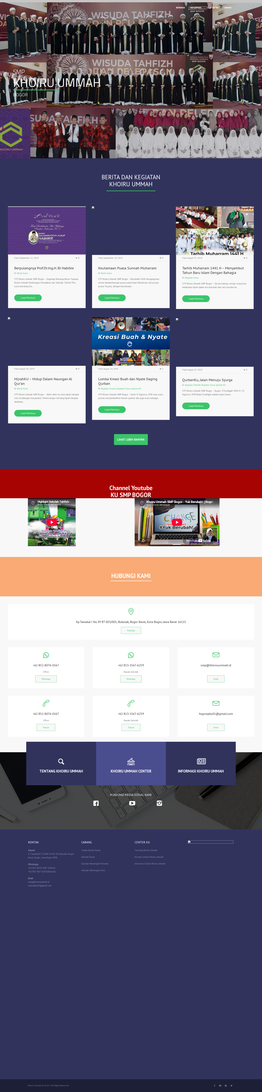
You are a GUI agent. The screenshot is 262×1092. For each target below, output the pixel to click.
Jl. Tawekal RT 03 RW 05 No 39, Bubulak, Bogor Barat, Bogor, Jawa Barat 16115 (51, 856)
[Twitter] (220, 1085)
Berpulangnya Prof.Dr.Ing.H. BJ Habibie (44, 268)
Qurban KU (136, 388)
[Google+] (226, 1085)
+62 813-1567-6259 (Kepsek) (42, 872)
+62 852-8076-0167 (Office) (41, 868)
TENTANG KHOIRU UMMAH (61, 771)
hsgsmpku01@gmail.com (40, 886)
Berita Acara (22, 273)
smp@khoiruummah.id (38, 882)
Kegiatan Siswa (191, 277)
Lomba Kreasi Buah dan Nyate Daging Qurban (127, 381)
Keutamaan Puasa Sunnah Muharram (127, 268)
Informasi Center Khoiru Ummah (150, 864)
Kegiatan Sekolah (193, 385)
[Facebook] (214, 1085)
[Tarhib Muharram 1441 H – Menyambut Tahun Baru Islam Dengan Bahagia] (215, 230)
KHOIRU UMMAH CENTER (131, 771)
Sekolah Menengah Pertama (94, 864)
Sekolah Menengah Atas (93, 870)
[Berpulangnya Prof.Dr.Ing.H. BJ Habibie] (47, 230)
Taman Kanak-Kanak (90, 850)
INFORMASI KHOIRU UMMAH (201, 771)
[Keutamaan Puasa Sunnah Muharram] (131, 230)
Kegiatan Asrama (108, 388)
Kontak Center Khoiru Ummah (149, 857)
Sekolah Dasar (88, 857)
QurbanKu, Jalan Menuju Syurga (207, 379)
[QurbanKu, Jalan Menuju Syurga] (215, 342)
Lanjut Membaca (28, 297)
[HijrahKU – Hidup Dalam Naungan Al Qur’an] (47, 341)
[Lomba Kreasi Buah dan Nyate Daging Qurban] (131, 341)
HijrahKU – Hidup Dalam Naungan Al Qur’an (43, 381)
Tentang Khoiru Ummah (146, 850)
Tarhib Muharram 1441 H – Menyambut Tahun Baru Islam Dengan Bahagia (213, 270)
